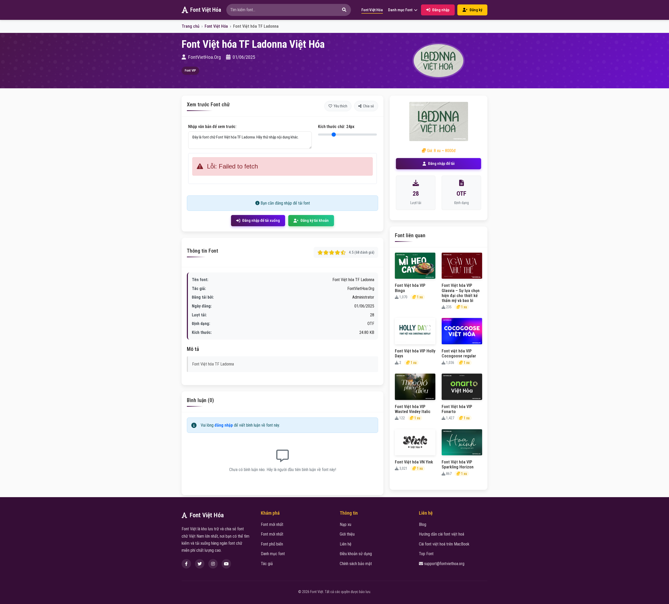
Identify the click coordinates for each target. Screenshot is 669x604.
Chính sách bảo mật (356, 563)
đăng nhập (224, 425)
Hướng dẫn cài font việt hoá (441, 534)
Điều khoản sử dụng (356, 553)
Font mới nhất (272, 524)
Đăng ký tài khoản (315, 220)
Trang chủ (190, 26)
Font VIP (190, 70)
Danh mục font (273, 553)
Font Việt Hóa (205, 10)
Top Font (426, 553)
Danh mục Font (400, 10)
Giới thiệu (347, 534)
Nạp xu (345, 524)
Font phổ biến (272, 544)
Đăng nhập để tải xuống (261, 220)
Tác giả (267, 563)
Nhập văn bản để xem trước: (212, 126)
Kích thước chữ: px (336, 126)
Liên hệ (345, 544)
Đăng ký (476, 10)
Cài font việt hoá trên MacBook (444, 544)
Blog (422, 524)
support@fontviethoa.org (444, 563)
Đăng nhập (440, 10)
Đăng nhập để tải (441, 163)
